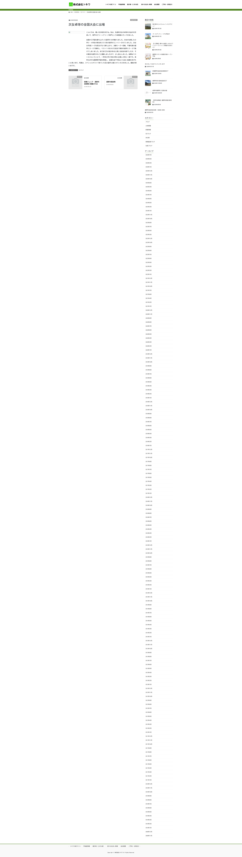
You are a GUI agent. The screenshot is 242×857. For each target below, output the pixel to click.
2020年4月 (149, 338)
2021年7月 (149, 290)
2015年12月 (149, 545)
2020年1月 (149, 350)
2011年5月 (149, 764)
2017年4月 (149, 481)
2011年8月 (149, 752)
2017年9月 (149, 461)
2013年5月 (149, 668)
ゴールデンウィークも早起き (161, 34)
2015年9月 (149, 557)
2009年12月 (149, 831)
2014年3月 (149, 628)
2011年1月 (149, 780)
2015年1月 (149, 589)
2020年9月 (149, 318)
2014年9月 (149, 605)
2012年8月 (149, 704)
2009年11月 (149, 835)
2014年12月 (149, 593)
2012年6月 (149, 712)
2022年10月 (149, 242)
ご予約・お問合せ (134, 846)
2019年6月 (149, 378)
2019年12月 (149, 354)
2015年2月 (149, 585)
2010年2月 (149, 823)
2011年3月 (149, 772)
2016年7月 (149, 517)
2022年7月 (149, 254)
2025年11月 (149, 175)
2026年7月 (149, 155)
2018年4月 (149, 433)
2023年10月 (149, 218)
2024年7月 (149, 194)
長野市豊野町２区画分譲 (159, 90)
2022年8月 (149, 250)
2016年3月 (149, 533)
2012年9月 (149, 700)
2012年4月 (149, 720)
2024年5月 (149, 202)
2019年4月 (149, 386)
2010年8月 (149, 800)
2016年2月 (149, 537)
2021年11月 (149, 282)
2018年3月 (149, 437)
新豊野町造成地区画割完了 (160, 71)
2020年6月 (149, 330)
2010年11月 (149, 788)
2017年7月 (149, 469)
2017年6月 (149, 473)
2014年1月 (149, 636)
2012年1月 (149, 732)
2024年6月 (149, 198)
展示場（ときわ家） (99, 846)
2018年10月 (149, 409)
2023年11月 (149, 214)
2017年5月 (149, 477)
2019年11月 (149, 358)
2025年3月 (149, 186)
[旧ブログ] (75, 80)
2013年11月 (149, 644)
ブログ (148, 121)
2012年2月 (149, 728)
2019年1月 (149, 397)
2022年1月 (149, 274)
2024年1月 (149, 210)
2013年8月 (149, 656)
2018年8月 (149, 417)
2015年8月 (149, 561)
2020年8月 (149, 322)
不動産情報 (86, 846)
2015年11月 (149, 549)
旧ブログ (133, 20)
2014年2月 (149, 632)
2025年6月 (149, 182)
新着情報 (148, 129)
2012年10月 (149, 696)
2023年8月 (149, 222)
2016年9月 (149, 509)
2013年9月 (149, 652)
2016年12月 (149, 497)
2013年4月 (149, 672)
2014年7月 (149, 612)
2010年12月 (149, 784)
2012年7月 (149, 708)
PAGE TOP (234, 829)
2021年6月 (149, 294)
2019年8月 (149, 370)
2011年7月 (149, 756)
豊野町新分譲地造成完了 (159, 80)
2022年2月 (149, 270)
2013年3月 (149, 676)
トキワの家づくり (75, 846)
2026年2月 (149, 163)
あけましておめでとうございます (155, 64)
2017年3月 (149, 485)
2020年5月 (149, 334)
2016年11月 (149, 501)
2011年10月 (149, 744)
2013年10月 (149, 648)
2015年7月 (149, 565)
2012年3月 (149, 724)
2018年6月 (149, 425)
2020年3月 (149, 342)
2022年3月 (149, 266)
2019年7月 (149, 374)
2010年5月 (149, 812)
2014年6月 (149, 616)
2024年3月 (149, 206)
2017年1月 (149, 493)
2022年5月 (149, 262)
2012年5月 (149, 716)
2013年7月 (149, 660)
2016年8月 (149, 513)
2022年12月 (149, 238)
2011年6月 (149, 760)
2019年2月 (149, 393)
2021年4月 (149, 298)
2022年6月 (149, 258)
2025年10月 (149, 179)
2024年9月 (149, 190)
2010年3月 (149, 819)
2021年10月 (149, 286)
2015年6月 (149, 569)
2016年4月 (149, 529)
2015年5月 (149, 573)
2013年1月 (149, 684)
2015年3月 (149, 581)
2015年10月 (149, 553)
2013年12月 (149, 640)
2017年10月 (149, 457)
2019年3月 (149, 390)
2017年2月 (149, 489)
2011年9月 (149, 748)
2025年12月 (149, 171)
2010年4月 (149, 816)
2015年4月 (149, 577)
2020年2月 (149, 346)
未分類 (148, 137)
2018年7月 (149, 421)
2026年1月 (149, 167)
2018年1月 (149, 445)
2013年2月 (149, 680)
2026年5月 (149, 159)
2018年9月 (149, 413)
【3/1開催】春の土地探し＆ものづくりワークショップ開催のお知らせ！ (162, 45)
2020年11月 (149, 314)
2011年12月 (149, 736)
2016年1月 (149, 541)
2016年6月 (149, 521)
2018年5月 (149, 429)
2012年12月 (149, 688)
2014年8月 (149, 608)
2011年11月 (149, 740)
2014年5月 (149, 620)
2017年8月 (149, 465)
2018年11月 (149, 405)
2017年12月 (149, 449)
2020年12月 (149, 310)
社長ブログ (149, 145)
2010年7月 (149, 804)
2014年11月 (149, 597)
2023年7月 (149, 226)
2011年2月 (149, 776)
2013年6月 (149, 664)
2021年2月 (149, 302)
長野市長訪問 (110, 82)
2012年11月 (149, 692)
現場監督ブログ (150, 141)
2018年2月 (149, 441)
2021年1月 (149, 306)
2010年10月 (149, 792)
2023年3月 (149, 234)
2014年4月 (149, 624)
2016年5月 (149, 525)
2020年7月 (149, 326)
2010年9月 (149, 796)
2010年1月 (149, 827)
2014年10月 (149, 601)
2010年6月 (149, 808)
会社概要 (123, 846)
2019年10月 (149, 362)
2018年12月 (149, 401)
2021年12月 (149, 278)
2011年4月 (149, 768)
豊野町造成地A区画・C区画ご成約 (155, 110)
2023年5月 (149, 230)
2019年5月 (149, 382)
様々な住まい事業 (112, 846)
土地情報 (148, 125)
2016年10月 (149, 505)
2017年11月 (149, 453)
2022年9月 (149, 246)
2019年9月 (149, 366)
